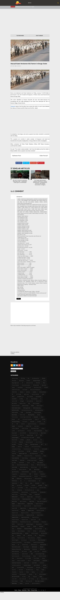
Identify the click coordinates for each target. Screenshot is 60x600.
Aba (28, 378)
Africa (44, 382)
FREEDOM (19, 455)
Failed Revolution (27, 449)
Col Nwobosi (42, 423)
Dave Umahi (14, 433)
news (44, 499)
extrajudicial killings (16, 449)
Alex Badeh (24, 389)
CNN (17, 423)
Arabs (43, 394)
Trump (27, 572)
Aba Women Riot (35, 378)
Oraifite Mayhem (34, 533)
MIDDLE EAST (15, 496)
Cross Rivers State (35, 428)
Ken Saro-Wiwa (43, 487)
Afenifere (38, 382)
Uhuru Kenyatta (22, 574)
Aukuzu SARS (14, 401)
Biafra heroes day (37, 407)
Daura (46, 430)
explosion (20, 446)
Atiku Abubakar (34, 398)
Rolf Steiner (24, 551)
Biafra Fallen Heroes (16, 407)
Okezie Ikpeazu (21, 531)
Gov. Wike (14, 462)
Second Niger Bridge (39, 553)
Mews (30, 494)
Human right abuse (24, 467)
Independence (23, 474)
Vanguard (13, 106)
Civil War (39, 421)
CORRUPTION (28, 426)
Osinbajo (19, 535)
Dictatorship (14, 435)
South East (45, 560)
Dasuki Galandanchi (38, 430)
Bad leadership (30, 401)
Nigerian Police (15, 517)
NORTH (13, 524)
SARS (32, 553)
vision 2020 (14, 578)
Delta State (43, 433)
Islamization (14, 483)
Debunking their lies (33, 433)
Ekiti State (14, 442)
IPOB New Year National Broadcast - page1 (25, 6)
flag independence (34, 453)
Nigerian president (25, 517)
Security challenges (26, 556)
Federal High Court (23, 453)
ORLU (13, 535)
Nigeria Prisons (43, 508)
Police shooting (31, 537)
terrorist (45, 567)
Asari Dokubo (38, 396)
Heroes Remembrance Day (22, 464)
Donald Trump (30, 435)
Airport (13, 387)
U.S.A (42, 572)
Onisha (28, 531)
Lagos (38, 490)
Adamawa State (29, 382)
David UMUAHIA (23, 433)
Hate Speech (40, 462)
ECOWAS (22, 439)
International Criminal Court (25, 476)
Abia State (21, 380)
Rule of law (36, 551)
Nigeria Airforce (21, 503)
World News (14, 583)
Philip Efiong (41, 535)
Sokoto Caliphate (21, 560)
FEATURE (28, 451)
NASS (35, 499)
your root (27, 583)
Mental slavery (23, 494)
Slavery (43, 558)
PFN (35, 535)
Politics (39, 537)
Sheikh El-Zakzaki (42, 556)
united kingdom (42, 574)
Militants (22, 496)
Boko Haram (14, 414)
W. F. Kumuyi (31, 578)
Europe (13, 446)
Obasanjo (22, 526)
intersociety (43, 476)
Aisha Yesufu (28, 387)
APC (12, 394)
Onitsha (34, 531)
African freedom (15, 385)
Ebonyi (38, 437)
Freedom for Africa (28, 455)
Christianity (24, 421)
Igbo (30, 469)
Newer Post (17, 155)
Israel (21, 483)
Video (40, 576)
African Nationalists (26, 385)
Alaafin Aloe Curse (16, 389)
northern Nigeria (29, 524)
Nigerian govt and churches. (18, 515)
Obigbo (34, 526)
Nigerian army (31, 510)
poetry (13, 537)
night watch (33, 519)
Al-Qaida (46, 387)
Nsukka (46, 524)
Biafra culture (40, 405)
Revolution (34, 549)
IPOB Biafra (19, 478)
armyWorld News (20, 396)
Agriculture (44, 385)
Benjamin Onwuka (16, 405)
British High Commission (25, 417)
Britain (38, 414)
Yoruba (21, 583)
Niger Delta (31, 501)
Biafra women (15, 412)
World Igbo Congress (39, 581)
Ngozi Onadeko (23, 501)
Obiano (28, 526)
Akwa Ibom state (37, 387)
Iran (21, 480)
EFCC (41, 439)
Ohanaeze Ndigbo (28, 528)
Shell (13, 558)
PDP (24, 535)
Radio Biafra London (16, 546)
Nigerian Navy (40, 515)
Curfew (13, 430)
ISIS (39, 480)
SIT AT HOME (28, 558)
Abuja (44, 380)
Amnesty (28, 392)
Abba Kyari (14, 380)
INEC (30, 474)
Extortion (27, 446)
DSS (41, 435)
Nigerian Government (36, 512)
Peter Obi (30, 535)
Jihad (13, 485)
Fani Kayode (44, 449)
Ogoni (13, 528)
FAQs (29, 590)
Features (42, 451)
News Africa (14, 501)
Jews (43, 483)
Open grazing (42, 531)
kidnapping (19, 490)
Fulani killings (25, 458)
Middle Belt (37, 494)
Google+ (34, 162)
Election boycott (29, 442)
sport (13, 567)
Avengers (22, 401)
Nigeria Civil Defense (16, 505)
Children (43, 419)
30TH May (23, 378)
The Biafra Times (33, 588)
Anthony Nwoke (42, 392)
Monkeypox (37, 496)
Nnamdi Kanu (14, 521)
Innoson (36, 474)
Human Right (14, 467)
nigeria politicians (33, 508)
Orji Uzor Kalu (44, 533)
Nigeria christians (39, 503)
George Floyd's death (32, 460)
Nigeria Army (30, 503)
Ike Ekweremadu (25, 471)
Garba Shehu (14, 460)
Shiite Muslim (20, 558)
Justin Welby (20, 487)
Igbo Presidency (15, 471)
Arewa (13, 396)
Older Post (43, 155)
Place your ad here (15, 352)
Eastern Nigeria (15, 437)
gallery (40, 458)
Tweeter (27, 162)
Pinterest (41, 162)
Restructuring (27, 549)
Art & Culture (30, 396)
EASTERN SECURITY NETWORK (27, 437)
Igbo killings (37, 469)
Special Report (37, 565)
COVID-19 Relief (15, 428)
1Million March (15, 378)
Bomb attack (22, 414)
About (19, 590)
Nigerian (23, 510)
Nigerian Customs (25, 512)
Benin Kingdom (36, 403)
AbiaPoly (28, 380)
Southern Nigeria (27, 565)
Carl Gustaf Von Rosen (27, 419)
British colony (15, 417)
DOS (36, 435)
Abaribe (43, 378)
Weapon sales (44, 578)
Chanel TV (37, 419)
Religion (42, 546)
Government (21, 462)
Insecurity (42, 474)
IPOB (13, 478)
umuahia (30, 574)
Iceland (45, 467)
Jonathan (33, 485)
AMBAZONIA (14, 392)
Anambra (34, 392)
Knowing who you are (29, 490)
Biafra (32, 405)
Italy (26, 483)
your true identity (36, 583)
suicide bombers (20, 567)
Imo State (34, 471)
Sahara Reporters (15, 553)
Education (35, 439)
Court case (36, 426)
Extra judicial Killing (36, 446)
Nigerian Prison (35, 517)
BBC (29, 403)
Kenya (13, 490)
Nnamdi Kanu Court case (25, 521)
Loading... (13, 353)
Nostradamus (39, 524)
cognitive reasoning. (32, 423)
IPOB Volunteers (38, 478)
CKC (12, 423)
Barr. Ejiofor (14, 403)
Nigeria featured (37, 505)
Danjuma (29, 430)
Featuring (14, 453)
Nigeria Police (23, 508)
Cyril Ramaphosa (21, 430)
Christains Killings (16, 421)
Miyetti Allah (30, 496)
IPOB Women (14, 480)
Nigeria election (27, 505)
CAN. (19, 419)
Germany (41, 460)
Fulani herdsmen (15, 458)
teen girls (38, 567)
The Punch (21, 569)
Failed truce (36, 449)
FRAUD (13, 455)
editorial (28, 439)
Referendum (34, 546)
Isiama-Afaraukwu (32, 480)
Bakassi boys (39, 401)
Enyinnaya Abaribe (34, 444)
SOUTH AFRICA (36, 560)
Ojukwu (13, 531)
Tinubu (42, 569)
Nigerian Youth (25, 519)
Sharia (34, 556)
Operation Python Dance (17, 533)
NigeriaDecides (15, 510)
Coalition (23, 423)
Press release (32, 540)
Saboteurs (44, 551)
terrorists (14, 569)
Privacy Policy (34, 590)
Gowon (28, 462)
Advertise (24, 590)
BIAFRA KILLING (15, 410)
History (32, 464)
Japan (31, 483)
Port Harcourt (24, 540)
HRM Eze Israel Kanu (41, 464)
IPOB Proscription (28, 478)
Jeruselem (37, 483)
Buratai (13, 419)
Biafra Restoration (39, 410)
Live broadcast (34, 492)
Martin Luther (15, 494)
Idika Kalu (14, 469)
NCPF (39, 499)
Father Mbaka (21, 451)
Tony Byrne (14, 572)
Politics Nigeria (15, 540)
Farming (13, 451)
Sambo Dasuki (25, 553)
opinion (26, 533)
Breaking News (31, 414)
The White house (29, 569)
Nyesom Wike (15, 526)
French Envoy (38, 455)
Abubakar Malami (36, 380)
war (37, 578)
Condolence (20, 426)
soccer (13, 560)
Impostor (41, 471)
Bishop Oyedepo (37, 412)
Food (42, 453)
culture (42, 428)
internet (36, 476)
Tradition (21, 572)
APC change (18, 394)
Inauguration (14, 474)
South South (26, 562)
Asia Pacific (14, 398)
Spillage (44, 565)
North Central (20, 524)
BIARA (22, 412)
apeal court (26, 394)
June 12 (13, 487)
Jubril (46, 485)
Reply (18, 298)
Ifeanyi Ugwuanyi (22, 469)
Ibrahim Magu (34, 467)
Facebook (19, 162)
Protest (13, 544)
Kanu (27, 487)
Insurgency (14, 476)
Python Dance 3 (34, 544)
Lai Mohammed (15, 492)
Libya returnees (24, 492)
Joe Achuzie (19, 485)
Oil (45, 528)
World (21, 581)
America (21, 392)
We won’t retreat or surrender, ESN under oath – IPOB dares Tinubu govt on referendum (20, 181)
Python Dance (25, 544)
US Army (24, 576)
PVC (18, 544)
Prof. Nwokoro (27, 542)
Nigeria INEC (14, 508)
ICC (40, 467)
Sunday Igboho (30, 567)
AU (40, 398)
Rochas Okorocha (15, 551)
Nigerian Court (15, 512)
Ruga (31, 551)
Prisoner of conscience (17, 542)
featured (35, 451)
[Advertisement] (30, 22)
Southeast (42, 562)
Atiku (27, 398)
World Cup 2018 (29, 581)
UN (35, 574)
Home (16, 590)
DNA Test (22, 435)
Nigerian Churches (40, 510)
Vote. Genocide (22, 578)
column (13, 426)
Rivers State (42, 549)
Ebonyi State (14, 439)
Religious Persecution (16, 549)
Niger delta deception (42, 501)
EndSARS (20, 444)
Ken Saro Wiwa (34, 487)
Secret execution (15, 556)
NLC (39, 519)
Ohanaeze (19, 528)
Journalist (40, 485)
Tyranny (33, 572)
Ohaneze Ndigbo (38, 528)
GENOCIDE (22, 460)
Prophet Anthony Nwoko (38, 542)
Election (21, 442)
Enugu (26, 444)
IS (24, 480)
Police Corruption (21, 537)
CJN (44, 421)
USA (29, 576)
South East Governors (16, 562)
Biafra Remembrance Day (27, 410)
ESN (42, 444)
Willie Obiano (15, 581)
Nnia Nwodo (36, 521)
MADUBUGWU (43, 492)
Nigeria (13, 503)
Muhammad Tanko (16, 499)
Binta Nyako (28, 412)
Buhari (42, 417)
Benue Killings (25, 405)
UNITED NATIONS (15, 576)
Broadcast (36, 417)
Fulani (44, 455)
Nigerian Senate (15, 519)
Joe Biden (27, 485)
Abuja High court (15, 382)
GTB (34, 462)
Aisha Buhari (20, 387)
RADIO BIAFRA (43, 544)
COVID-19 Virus (25, 428)
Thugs (37, 569)
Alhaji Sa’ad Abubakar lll (35, 389)
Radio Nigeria (26, 546)
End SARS (14, 444)
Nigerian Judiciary (30, 515)
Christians (32, 421)
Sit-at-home (36, 558)
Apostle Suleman (35, 394)
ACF (22, 382)
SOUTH (29, 560)
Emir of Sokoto (39, 442)
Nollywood (43, 521)
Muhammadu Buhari (26, 499)
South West (34, 562)
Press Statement (41, 540)
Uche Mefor (14, 574)
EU (45, 444)
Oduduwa (41, 526)
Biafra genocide (26, 407)
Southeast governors (16, 565)
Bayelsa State (23, 403)
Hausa (13, 464)
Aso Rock (21, 398)
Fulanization (33, 458)
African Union (36, 385)
